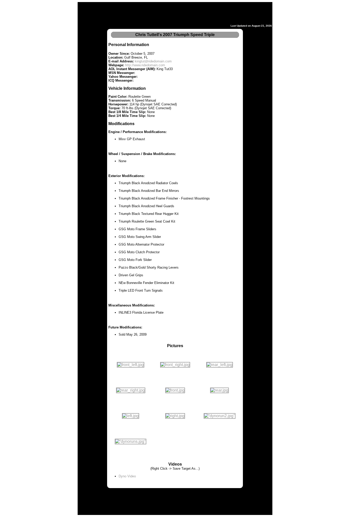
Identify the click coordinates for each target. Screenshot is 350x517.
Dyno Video (127, 476)
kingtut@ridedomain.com (153, 61)
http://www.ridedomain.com (145, 65)
